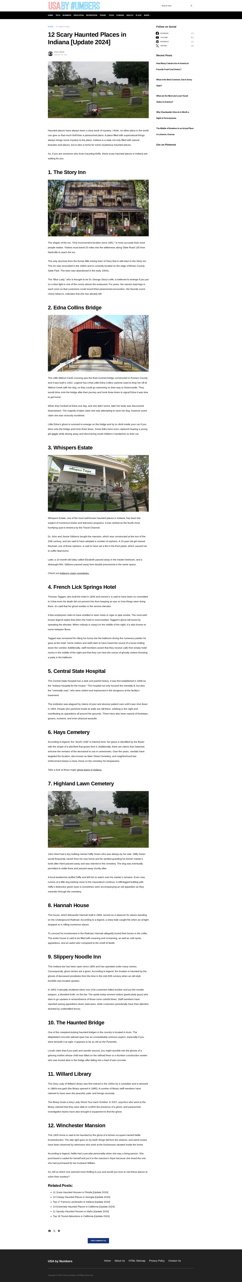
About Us (120, 1260)
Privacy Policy (157, 1260)
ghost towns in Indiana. (89, 769)
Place (50, 27)
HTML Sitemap (137, 1260)
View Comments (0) (98, 1241)
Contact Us (174, 1260)
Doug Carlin (59, 52)
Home (107, 1260)
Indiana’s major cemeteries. (74, 573)
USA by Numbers (60, 1261)
